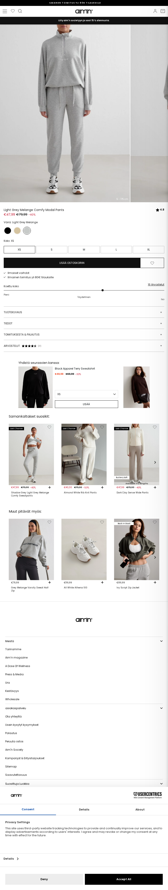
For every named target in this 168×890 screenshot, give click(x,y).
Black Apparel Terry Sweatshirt (75, 368)
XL (148, 249)
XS (19, 249)
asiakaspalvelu (15, 708)
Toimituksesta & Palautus (83, 334)
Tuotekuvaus (83, 312)
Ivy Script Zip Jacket (128, 587)
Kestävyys (12, 691)
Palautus (11, 733)
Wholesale (12, 699)
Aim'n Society (14, 750)
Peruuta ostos (14, 741)
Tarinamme (13, 649)
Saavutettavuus (16, 775)
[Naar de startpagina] (84, 11)
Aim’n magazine (16, 657)
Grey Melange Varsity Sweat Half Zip (29, 589)
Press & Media (14, 674)
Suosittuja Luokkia (17, 784)
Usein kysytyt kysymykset (21, 725)
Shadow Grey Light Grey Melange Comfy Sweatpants (30, 494)
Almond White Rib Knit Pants (80, 492)
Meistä (9, 641)
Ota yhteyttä (13, 716)
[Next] (145, 387)
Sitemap (11, 766)
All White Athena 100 (75, 587)
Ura (7, 682)
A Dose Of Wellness (17, 666)
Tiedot (83, 323)
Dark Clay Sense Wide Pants (133, 492)
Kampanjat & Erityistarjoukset (24, 758)
